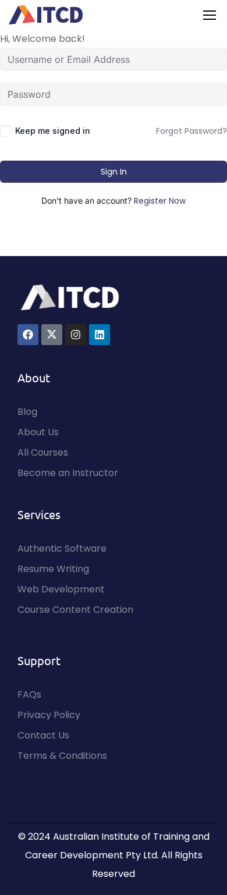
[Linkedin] (99, 334)
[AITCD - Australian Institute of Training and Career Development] (46, 15)
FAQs (29, 694)
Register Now (160, 201)
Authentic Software (62, 548)
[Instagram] (75, 334)
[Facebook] (27, 334)
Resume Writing (53, 569)
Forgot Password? (191, 131)
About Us (38, 432)
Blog (27, 411)
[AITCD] (69, 296)
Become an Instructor (67, 473)
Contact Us (43, 735)
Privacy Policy (48, 715)
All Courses (42, 452)
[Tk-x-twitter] (51, 334)
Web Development (61, 589)
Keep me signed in (52, 131)
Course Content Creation (75, 609)
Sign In (114, 171)
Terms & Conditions (62, 755)
